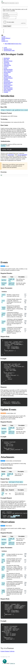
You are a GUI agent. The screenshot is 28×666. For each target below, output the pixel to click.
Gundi (5, 47)
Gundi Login (8, 31)
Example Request (8, 85)
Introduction (7, 58)
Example (6, 73)
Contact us (12, 663)
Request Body (7, 72)
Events (5, 68)
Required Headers (8, 69)
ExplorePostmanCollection (7, 651)
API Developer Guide (9, 50)
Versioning (6, 62)
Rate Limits (6, 63)
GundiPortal (10, 154)
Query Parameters (8, 70)
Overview (6, 66)
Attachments (7, 80)
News (11, 43)
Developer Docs (17, 43)
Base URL (6, 59)
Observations (7, 86)
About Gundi (8, 29)
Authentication (7, 65)
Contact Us (7, 32)
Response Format (8, 61)
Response (6, 75)
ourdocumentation (22, 154)
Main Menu (7, 43)
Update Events (7, 76)
